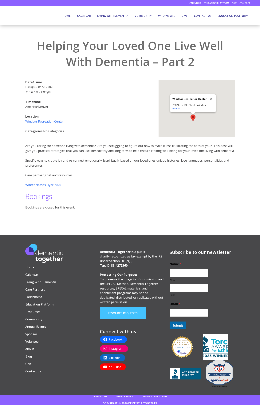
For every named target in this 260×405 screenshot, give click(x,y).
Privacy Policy (124, 396)
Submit (177, 325)
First (172, 279)
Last (172, 294)
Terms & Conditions (155, 396)
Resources (32, 312)
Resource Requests (123, 313)
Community (33, 319)
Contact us (33, 371)
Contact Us (100, 396)
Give (234, 3)
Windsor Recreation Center (44, 121)
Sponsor (31, 334)
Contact (244, 3)
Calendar (195, 3)
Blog (28, 356)
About (29, 349)
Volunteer (32, 341)
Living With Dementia (41, 282)
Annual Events (35, 327)
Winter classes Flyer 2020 (43, 185)
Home (29, 267)
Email (175, 304)
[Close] (211, 98)
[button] (193, 118)
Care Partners (35, 289)
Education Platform (216, 3)
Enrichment (33, 297)
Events (176, 108)
